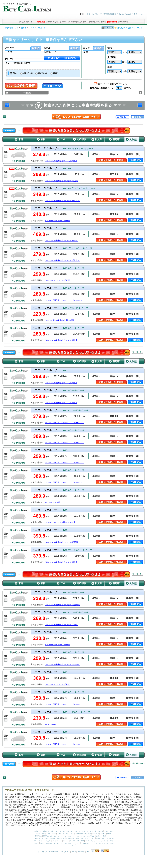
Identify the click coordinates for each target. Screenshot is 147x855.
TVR (82, 841)
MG (78, 841)
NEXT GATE (50, 724)
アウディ (63, 836)
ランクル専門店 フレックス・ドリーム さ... (64, 300)
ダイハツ (65, 833)
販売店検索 (123, 22)
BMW (109, 833)
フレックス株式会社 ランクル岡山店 (61, 181)
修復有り (55, 73)
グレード (9, 58)
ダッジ (87, 838)
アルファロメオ (50, 843)
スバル (48, 833)
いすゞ (72, 833)
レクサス (100, 831)
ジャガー (48, 841)
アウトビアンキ (103, 843)
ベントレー (110, 838)
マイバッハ (95, 833)
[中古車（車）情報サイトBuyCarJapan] (26, 6)
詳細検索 (27, 92)
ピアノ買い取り (65, 852)
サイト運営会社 (42, 852)
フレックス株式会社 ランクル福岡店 (61, 240)
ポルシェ (56, 836)
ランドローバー (57, 841)
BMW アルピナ (47, 836)
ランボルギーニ (85, 843)
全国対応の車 (27, 73)
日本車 (23, 28)
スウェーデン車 (91, 831)
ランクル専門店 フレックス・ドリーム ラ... (64, 704)
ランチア (94, 843)
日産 (111, 831)
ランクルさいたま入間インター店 (60, 522)
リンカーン (45, 838)
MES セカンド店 (52, 502)
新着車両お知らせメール (57, 22)
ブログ (74, 852)
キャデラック (90, 836)
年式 (109, 67)
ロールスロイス (100, 838)
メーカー (9, 48)
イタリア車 (82, 831)
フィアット (76, 843)
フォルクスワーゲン (73, 836)
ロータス (72, 841)
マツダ (54, 833)
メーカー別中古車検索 (77, 22)
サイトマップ (137, 28)
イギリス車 (66, 831)
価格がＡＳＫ (42, 73)
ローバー (65, 841)
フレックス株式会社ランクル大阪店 (61, 161)
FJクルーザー (42, 28)
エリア (86, 48)
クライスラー (79, 838)
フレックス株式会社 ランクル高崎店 (61, 625)
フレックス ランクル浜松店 (57, 280)
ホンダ (38, 833)
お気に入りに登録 (124, 28)
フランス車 (74, 831)
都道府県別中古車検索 (97, 22)
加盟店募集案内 (53, 852)
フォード (52, 838)
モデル (47, 48)
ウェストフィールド (91, 841)
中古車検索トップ (27, 22)
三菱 (43, 833)
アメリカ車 (58, 831)
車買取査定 (40, 22)
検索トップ (37, 831)
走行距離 (112, 57)
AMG (89, 833)
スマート (103, 833)
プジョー (36, 843)
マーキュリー (60, 838)
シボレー (98, 836)
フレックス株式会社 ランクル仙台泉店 (62, 605)
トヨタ (31, 28)
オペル (83, 836)
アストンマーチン (39, 841)
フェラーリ (60, 843)
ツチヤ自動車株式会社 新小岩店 (59, 320)
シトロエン (110, 841)
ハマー (110, 836)
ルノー (42, 843)
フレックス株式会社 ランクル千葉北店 (62, 201)
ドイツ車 (51, 831)
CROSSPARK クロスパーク (57, 221)
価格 (109, 48)
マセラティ (68, 843)
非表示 (14, 73)
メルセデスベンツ (81, 833)
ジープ (93, 838)
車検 (88, 852)
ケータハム (102, 841)
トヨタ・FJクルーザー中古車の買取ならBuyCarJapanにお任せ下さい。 (115, 14)
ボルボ (112, 843)
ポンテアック (70, 838)
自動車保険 (112, 22)
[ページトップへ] (137, 352)
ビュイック (36, 838)
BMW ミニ (38, 836)
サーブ (74, 845)
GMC (104, 836)
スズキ (59, 833)
